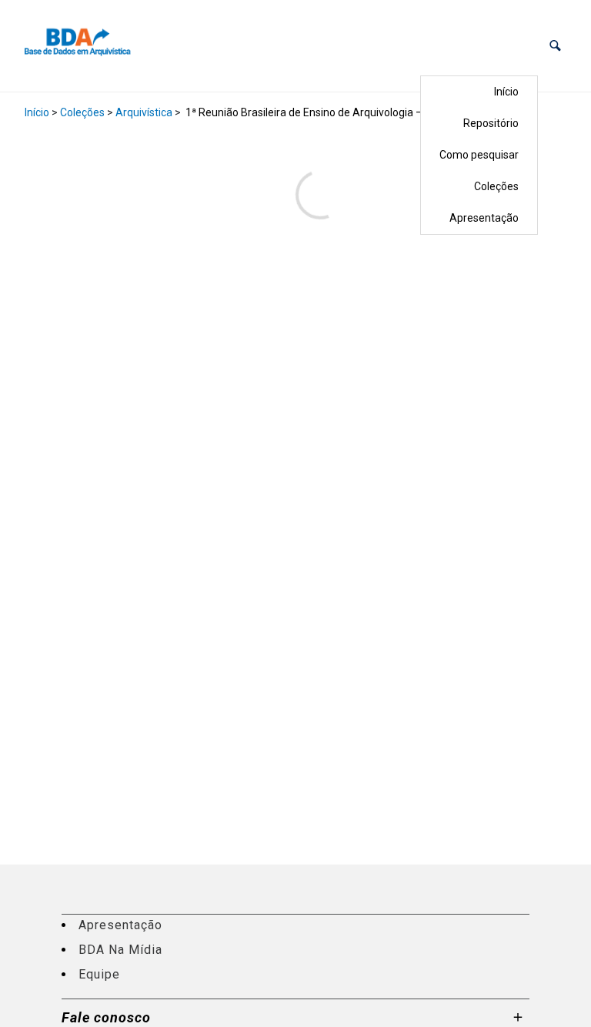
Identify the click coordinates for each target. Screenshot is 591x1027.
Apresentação (484, 218)
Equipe (99, 974)
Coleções (496, 186)
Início (506, 91)
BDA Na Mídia (120, 949)
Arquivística (143, 112)
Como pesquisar (479, 155)
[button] (555, 46)
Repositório (491, 123)
